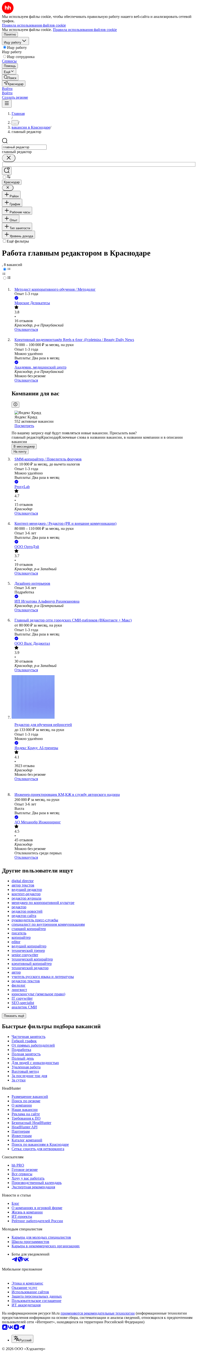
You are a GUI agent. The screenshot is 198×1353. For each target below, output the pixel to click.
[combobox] (24, 147)
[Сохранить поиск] (7, 171)
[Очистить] (8, 158)
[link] (10, 77)
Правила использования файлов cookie (85, 30)
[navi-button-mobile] (7, 104)
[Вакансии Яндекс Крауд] (104, 787)
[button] (7, 89)
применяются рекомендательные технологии (98, 1313)
